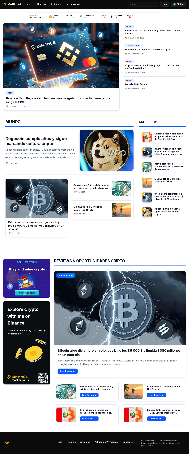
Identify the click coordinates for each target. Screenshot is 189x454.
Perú (10, 93)
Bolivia (129, 26)
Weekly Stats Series (136, 84)
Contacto (127, 442)
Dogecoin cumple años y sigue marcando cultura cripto (36, 141)
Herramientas (73, 4)
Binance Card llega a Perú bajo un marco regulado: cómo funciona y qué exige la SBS (168, 152)
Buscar (165, 4)
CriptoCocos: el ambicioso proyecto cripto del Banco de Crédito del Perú (168, 136)
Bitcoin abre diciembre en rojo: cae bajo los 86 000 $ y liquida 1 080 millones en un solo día (36, 225)
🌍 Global (178, 4)
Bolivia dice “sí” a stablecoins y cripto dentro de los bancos (169, 166)
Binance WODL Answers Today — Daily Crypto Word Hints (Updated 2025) (163, 413)
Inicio (29, 4)
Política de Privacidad (106, 442)
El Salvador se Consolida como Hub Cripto (147, 49)
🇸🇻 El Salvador (132, 45)
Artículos (56, 4)
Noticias (41, 4)
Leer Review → (67, 371)
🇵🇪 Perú (129, 61)
